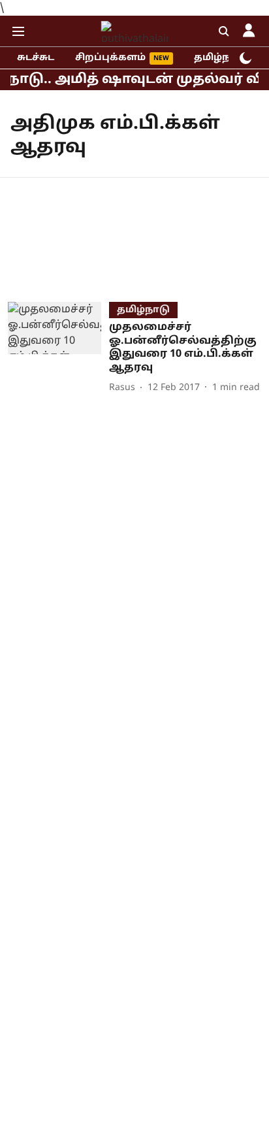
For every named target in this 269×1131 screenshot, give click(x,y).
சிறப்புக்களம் (110, 57)
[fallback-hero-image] (58, 349)
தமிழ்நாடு (220, 57)
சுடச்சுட (35, 57)
